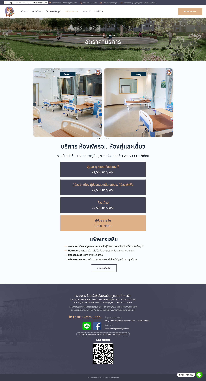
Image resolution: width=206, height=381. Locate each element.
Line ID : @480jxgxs (104, 302)
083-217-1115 (130, 299)
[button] (35, 102)
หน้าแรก (24, 11)
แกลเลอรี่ (86, 11)
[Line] (199, 375)
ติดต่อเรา (99, 11)
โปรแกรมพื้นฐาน (53, 11)
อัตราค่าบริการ (71, 11)
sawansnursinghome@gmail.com (117, 329)
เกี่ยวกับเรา (37, 11)
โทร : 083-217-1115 (85, 317)
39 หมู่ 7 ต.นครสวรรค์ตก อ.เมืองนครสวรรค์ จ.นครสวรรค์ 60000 (127, 321)
